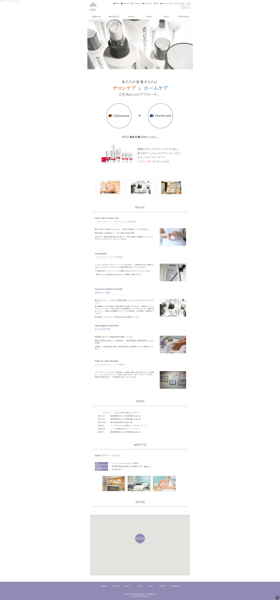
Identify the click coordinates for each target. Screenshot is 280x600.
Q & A (166, 16)
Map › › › (147, 466)
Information (183, 16)
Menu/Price (113, 16)
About (149, 16)
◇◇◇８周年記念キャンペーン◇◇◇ (124, 429)
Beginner (96, 16)
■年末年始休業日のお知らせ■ (121, 422)
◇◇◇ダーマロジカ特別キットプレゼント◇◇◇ (129, 425)
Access (131, 16)
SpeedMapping (174, 586)
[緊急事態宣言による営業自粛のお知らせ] (126, 416)
